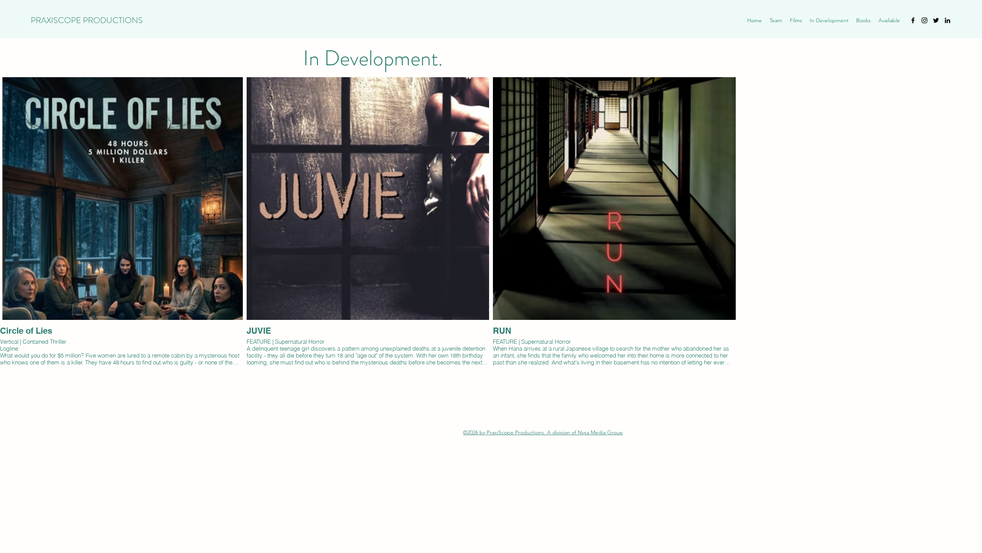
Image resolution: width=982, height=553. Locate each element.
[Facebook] (913, 20)
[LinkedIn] (947, 20)
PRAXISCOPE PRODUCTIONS (87, 20)
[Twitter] (936, 20)
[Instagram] (924, 20)
